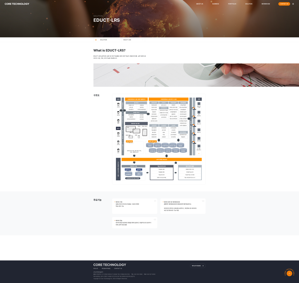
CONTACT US (284, 4)
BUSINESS (215, 4)
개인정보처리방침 (106, 268)
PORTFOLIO (232, 4)
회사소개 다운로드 (196, 266)
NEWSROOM (266, 4)
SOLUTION (248, 4)
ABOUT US (199, 4)
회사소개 (95, 268)
